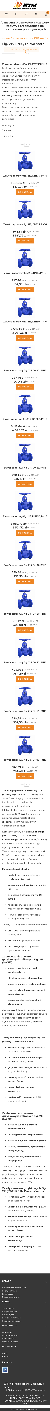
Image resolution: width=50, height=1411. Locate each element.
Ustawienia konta (10, 1342)
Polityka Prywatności (11, 1318)
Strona (21, 145)
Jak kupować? (8, 1308)
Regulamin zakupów (11, 1321)
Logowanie (7, 1332)
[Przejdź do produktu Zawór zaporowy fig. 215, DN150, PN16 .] (25, 307)
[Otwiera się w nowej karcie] (5, 1370)
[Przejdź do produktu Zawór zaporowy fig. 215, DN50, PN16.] (25, 647)
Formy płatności (9, 1291)
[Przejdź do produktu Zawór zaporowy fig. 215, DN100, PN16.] (25, 161)
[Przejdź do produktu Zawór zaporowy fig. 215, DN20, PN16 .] (25, 355)
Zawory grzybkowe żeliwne (23, 50)
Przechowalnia (9, 1338)
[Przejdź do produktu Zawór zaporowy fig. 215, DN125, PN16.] (25, 209)
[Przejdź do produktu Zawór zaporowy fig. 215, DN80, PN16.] (25, 745)
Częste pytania (9, 1315)
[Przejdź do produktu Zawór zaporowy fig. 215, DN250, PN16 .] (25, 501)
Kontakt (5, 1356)
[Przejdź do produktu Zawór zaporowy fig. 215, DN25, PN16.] (25, 453)
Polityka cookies (9, 1312)
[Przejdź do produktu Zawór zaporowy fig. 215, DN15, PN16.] (25, 258)
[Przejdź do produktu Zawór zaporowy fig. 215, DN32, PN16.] (25, 550)
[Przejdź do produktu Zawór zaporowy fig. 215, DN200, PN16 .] (25, 404)
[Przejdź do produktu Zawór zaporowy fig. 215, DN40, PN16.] (25, 599)
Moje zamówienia (10, 1335)
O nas (4, 1353)
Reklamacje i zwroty (11, 1297)
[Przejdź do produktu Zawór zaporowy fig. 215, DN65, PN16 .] (25, 696)
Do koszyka (25, 192)
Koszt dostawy (8, 1294)
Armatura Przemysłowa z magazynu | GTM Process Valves (25, 38)
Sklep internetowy (24, 1409)
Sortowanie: (8, 130)
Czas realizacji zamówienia (14, 1288)
